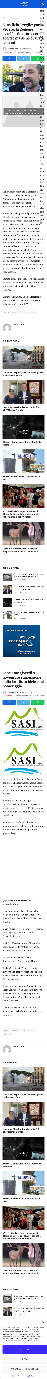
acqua (6, 1030)
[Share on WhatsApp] (37, 58)
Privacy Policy (29, 1376)
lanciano (31, 1030)
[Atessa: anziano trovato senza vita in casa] (23, 461)
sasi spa (7, 1034)
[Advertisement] (23, 158)
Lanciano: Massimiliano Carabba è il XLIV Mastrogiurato (21, 408)
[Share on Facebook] (9, 58)
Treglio (33, 312)
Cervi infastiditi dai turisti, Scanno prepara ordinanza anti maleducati (20, 550)
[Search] (43, 4)
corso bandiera (18, 1030)
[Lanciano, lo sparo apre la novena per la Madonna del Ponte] (23, 357)
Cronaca (8, 52)
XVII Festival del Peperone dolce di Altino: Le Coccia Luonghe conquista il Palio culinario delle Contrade (22, 514)
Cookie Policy (17, 1376)
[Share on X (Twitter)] (23, 58)
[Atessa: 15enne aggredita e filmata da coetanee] (23, 427)
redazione (14, 49)
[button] (43, 1322)
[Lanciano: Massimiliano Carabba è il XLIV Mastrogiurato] (23, 392)
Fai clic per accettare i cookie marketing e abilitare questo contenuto (23, 111)
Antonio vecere (10, 312)
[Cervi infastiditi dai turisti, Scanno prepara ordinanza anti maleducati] (23, 533)
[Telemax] (23, 4)
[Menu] (4, 4)
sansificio (24, 312)
